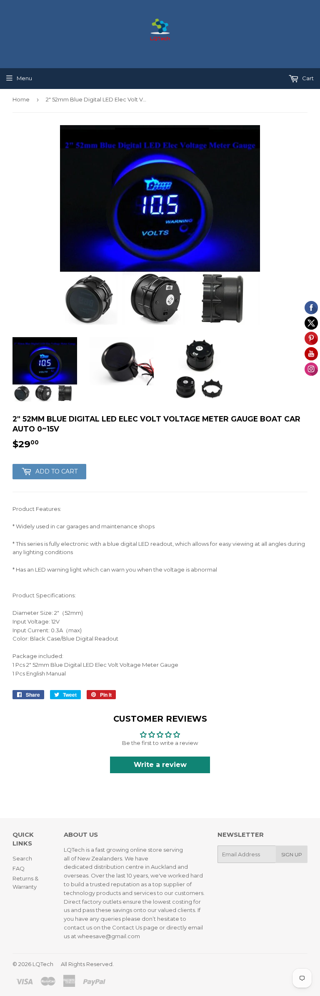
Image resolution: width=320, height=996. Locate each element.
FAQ (18, 868)
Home (21, 99)
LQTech (42, 964)
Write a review (160, 765)
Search (22, 858)
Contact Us (127, 927)
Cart (307, 78)
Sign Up (291, 854)
